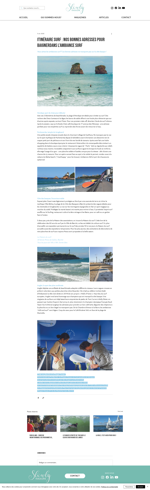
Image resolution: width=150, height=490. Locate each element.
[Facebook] (115, 7)
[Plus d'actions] (111, 34)
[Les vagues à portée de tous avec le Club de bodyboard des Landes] (75, 423)
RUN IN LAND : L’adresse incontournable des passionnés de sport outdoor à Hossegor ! (41, 436)
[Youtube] (123, 7)
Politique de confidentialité (109, 487)
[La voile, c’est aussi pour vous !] (108, 423)
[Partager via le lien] (43, 398)
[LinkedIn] (119, 7)
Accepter (140, 487)
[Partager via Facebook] (38, 398)
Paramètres (129, 487)
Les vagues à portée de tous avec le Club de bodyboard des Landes (74, 436)
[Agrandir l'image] (56, 179)
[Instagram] (112, 7)
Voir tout (120, 411)
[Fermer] (147, 486)
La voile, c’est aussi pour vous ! (106, 435)
